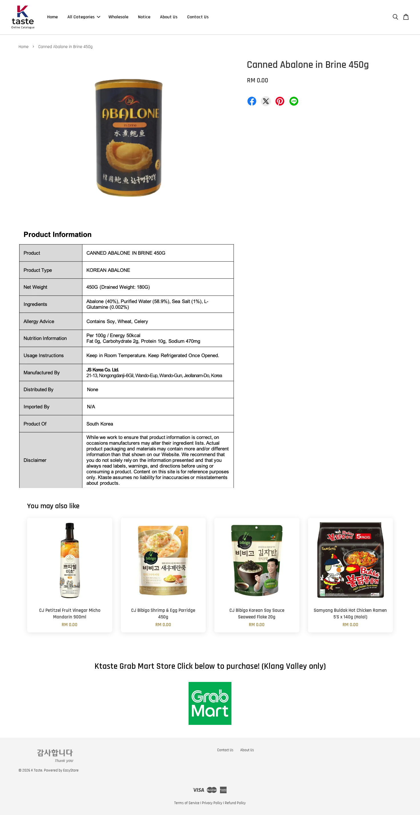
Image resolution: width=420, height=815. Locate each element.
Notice (144, 17)
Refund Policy (235, 803)
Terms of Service (186, 803)
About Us (168, 17)
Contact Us (198, 17)
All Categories (81, 17)
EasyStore (71, 770)
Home (52, 17)
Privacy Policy (212, 803)
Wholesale (118, 17)
